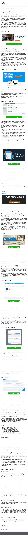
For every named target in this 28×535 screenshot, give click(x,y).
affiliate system (15, 405)
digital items (9, 450)
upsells (7, 222)
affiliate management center (11, 432)
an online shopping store (13, 93)
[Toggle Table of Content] (6, 525)
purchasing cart (13, 449)
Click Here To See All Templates (13, 117)
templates (11, 139)
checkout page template (11, 122)
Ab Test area (8, 270)
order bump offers (15, 185)
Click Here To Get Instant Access (13, 44)
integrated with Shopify (12, 502)
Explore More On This (13, 393)
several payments (13, 320)
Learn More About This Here (13, 347)
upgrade (25, 456)
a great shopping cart (11, 12)
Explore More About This (13, 301)
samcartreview (4, 529)
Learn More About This (13, 163)
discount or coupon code (6, 371)
